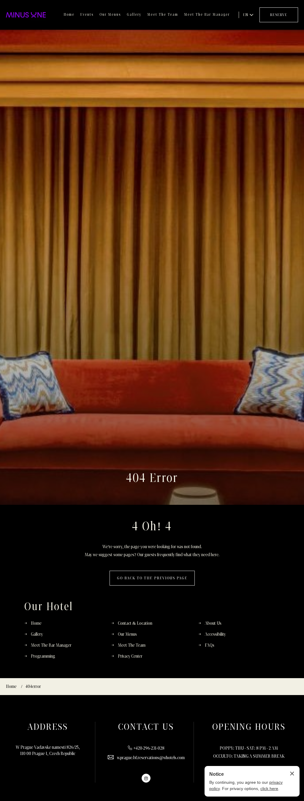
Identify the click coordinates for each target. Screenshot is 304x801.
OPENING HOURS (249, 727)
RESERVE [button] (278, 15)
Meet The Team (162, 14)
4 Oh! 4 (152, 526)
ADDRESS (48, 727)
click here (269, 788)
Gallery (134, 14)
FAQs (209, 645)
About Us (213, 623)
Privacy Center (130, 656)
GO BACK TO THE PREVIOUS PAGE (152, 578)
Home (69, 14)
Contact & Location (135, 623)
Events (87, 14)
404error (33, 686)
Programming (43, 656)
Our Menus (110, 14)
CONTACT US (146, 727)
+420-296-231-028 (148, 748)
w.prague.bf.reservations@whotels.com (151, 758)
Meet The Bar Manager (207, 14)
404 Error (152, 478)
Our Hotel (48, 607)
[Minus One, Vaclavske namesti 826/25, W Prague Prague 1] (26, 15)
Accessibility (215, 634)
